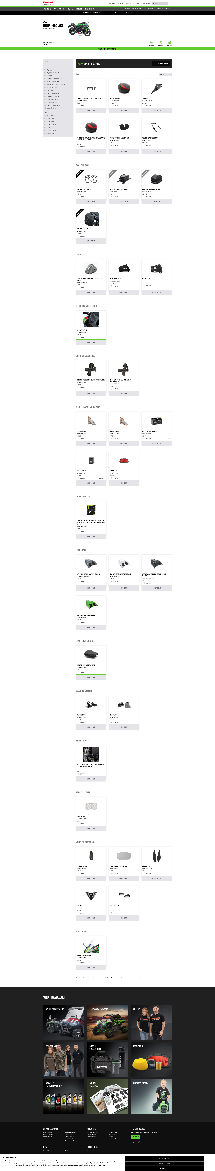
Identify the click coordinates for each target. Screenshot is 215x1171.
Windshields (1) (51, 108)
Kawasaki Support (91, 1134)
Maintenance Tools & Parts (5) (55, 84)
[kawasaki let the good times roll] (48, 3)
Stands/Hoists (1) (52, 99)
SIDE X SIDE (62, 9)
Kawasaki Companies (48, 1134)
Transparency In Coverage (71, 1140)
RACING (159, 9)
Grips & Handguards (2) (53, 81)
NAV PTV (70, 9)
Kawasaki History (47, 1132)
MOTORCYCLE (48, 9)
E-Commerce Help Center (115, 1138)
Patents (111, 1136)
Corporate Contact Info (92, 1132)
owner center (151, 9)
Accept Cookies (164, 1158)
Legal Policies (68, 1134)
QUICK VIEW (82, 106)
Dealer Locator (90, 1150)
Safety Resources (91, 1136)
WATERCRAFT (79, 9)
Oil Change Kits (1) (52, 87)
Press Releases (47, 1153)
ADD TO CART (91, 111)
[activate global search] (170, 3)
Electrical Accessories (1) (54, 78)
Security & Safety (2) (52, 96)
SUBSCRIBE (136, 1137)
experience (127, 9)
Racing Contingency (113, 1132)
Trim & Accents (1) (52, 102)
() (122, 3)
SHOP (145, 9)
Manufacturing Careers (70, 1138)
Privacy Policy (101, 1165)
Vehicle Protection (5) (53, 105)
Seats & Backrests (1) (53, 93)
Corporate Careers (69, 1136)
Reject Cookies (164, 1168)
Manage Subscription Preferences (139, 1142)
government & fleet (137, 9)
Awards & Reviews (47, 1150)
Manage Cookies (164, 1163)
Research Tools (166, 9)
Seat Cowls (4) (50, 90)
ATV (55, 9)
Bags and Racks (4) (52, 73)
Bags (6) (49, 70)
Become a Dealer (91, 1153)
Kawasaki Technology (70, 1132)
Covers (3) (49, 76)
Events (66, 1150)
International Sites (47, 1136)
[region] (107, 1162)
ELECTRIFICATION (90, 9)
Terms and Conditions (75, 1165)
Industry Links (112, 1134)
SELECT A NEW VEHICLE (162, 63)
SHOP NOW (130, 13)
